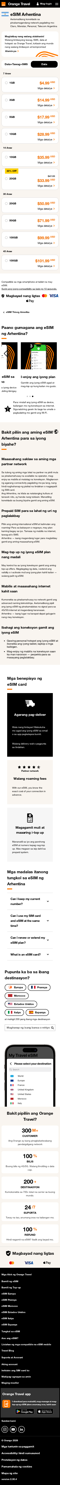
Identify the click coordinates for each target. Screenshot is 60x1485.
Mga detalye (45, 88)
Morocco (19, 995)
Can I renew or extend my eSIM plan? (27, 940)
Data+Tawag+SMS (16, 64)
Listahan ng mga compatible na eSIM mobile (26, 1344)
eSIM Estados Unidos (14, 1312)
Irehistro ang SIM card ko (16, 1370)
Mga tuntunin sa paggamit (18, 1446)
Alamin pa (10, 51)
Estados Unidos (24, 1004)
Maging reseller (10, 1382)
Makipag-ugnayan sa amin (16, 1376)
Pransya (42, 987)
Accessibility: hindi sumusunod (21, 1453)
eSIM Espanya (9, 1324)
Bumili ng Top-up (11, 1287)
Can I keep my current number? (25, 901)
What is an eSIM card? (25, 954)
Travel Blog (8, 1350)
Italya (17, 1012)
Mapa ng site (10, 1473)
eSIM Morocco (10, 1306)
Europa (18, 987)
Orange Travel (19, 4)
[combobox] (30, 1027)
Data (44, 64)
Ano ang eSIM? (10, 1338)
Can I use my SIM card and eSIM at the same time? (25, 920)
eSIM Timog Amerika (17, 312)
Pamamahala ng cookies (17, 1466)
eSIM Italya (8, 1318)
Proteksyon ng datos (15, 1459)
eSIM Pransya (9, 1299)
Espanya (40, 1012)
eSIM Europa (9, 1293)
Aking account (10, 1364)
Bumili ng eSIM (10, 1281)
